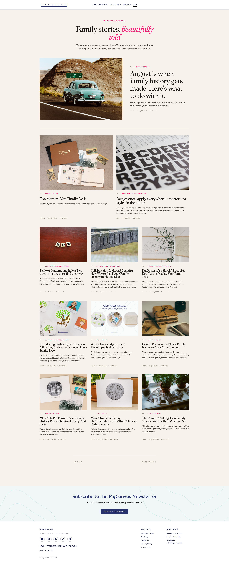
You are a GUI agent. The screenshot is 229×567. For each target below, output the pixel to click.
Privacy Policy (146, 544)
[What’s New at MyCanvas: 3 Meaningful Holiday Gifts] (114, 318)
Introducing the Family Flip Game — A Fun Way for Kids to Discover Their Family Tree (63, 347)
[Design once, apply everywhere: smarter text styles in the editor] (152, 162)
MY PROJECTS (115, 5)
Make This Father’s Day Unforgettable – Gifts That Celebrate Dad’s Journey (114, 421)
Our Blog (144, 537)
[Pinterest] (69, 539)
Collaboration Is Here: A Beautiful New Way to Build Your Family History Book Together (112, 274)
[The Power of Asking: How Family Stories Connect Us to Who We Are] (165, 392)
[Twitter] (49, 539)
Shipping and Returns (174, 533)
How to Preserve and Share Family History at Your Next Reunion (164, 346)
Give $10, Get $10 (46, 550)
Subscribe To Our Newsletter (114, 511)
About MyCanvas (147, 533)
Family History (143, 67)
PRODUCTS (103, 5)
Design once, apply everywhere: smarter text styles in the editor (151, 201)
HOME (94, 5)
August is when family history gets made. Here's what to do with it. (156, 84)
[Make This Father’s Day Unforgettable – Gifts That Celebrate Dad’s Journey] (114, 392)
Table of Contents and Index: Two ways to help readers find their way (61, 272)
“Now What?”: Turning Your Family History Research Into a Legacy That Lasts (63, 421)
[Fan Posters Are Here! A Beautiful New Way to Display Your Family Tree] (165, 244)
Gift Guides (101, 340)
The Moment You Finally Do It (63, 199)
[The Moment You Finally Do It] (76, 162)
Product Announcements (134, 194)
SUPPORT (127, 5)
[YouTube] (42, 539)
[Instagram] (62, 539)
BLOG (135, 5)
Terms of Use (146, 547)
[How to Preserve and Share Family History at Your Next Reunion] (165, 318)
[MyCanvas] (54, 5)
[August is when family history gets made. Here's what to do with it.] (81, 89)
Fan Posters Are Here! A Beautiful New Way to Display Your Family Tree (163, 274)
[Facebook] (55, 539)
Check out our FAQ (173, 537)
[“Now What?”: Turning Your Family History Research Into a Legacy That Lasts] (63, 392)
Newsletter (145, 540)
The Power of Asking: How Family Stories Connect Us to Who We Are (164, 419)
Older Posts (149, 462)
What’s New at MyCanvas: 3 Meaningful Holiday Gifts (108, 346)
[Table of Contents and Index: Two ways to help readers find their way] (63, 244)
